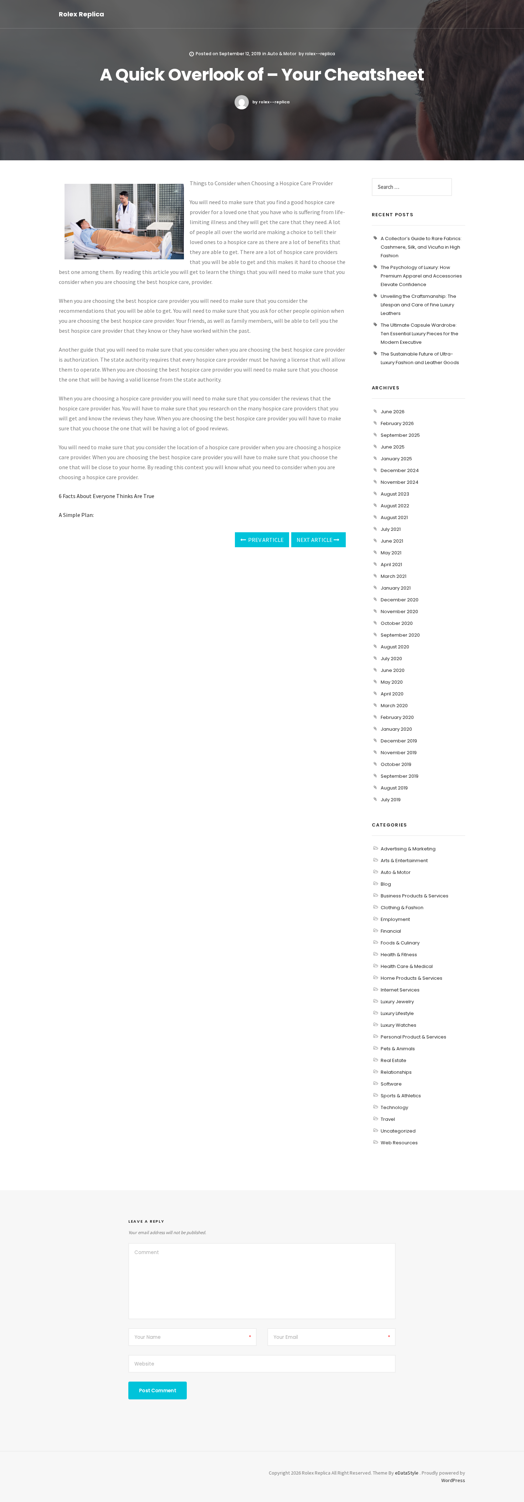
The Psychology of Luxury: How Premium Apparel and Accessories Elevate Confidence (421, 276)
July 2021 (391, 529)
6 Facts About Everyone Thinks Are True (106, 495)
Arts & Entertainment (404, 860)
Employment (395, 919)
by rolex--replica (270, 102)
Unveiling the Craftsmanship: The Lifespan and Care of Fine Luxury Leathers (418, 305)
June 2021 (392, 541)
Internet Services (400, 989)
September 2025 (400, 435)
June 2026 (393, 411)
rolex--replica (320, 54)
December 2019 (399, 740)
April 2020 (392, 693)
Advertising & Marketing (408, 848)
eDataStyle (406, 1473)
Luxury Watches (398, 1025)
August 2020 (395, 646)
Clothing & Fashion (402, 907)
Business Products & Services (414, 895)
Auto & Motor (281, 54)
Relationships (396, 1072)
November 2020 (399, 611)
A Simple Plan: (76, 514)
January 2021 (396, 588)
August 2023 (395, 494)
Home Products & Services (411, 978)
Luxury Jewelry (397, 1001)
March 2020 (394, 705)
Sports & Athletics (401, 1095)
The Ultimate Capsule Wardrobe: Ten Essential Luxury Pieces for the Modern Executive (419, 334)
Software (391, 1084)
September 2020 (400, 635)
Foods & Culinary (400, 942)
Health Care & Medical (407, 966)
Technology (394, 1107)
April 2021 (391, 564)
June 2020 (393, 670)
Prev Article (265, 539)
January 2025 (396, 458)
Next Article (315, 539)
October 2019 (396, 764)
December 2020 (399, 599)
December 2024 (400, 470)
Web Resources (399, 1142)
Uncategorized (398, 1131)
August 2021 (394, 517)
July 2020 (391, 658)
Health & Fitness (399, 954)
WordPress (453, 1480)
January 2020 (396, 729)
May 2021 (391, 552)
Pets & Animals (398, 1048)
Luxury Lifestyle (397, 1013)
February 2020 (397, 717)
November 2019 (399, 752)
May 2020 (392, 682)
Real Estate (393, 1060)
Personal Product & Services (413, 1037)
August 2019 (394, 787)
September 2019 (399, 776)
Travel (388, 1119)
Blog (386, 884)
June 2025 (393, 447)
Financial (391, 931)
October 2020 (397, 623)
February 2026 (397, 423)
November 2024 (399, 482)
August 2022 (395, 505)
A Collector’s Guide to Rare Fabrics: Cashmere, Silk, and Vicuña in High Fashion (421, 247)
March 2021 (393, 576)
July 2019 (391, 799)
